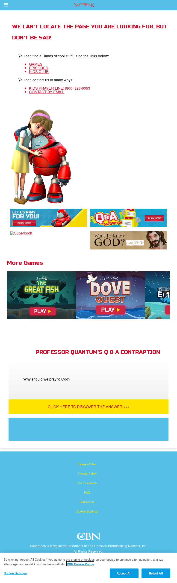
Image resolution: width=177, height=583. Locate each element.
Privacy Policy (87, 473)
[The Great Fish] (41, 295)
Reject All (156, 573)
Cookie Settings (87, 511)
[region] (88, 568)
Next (164, 299)
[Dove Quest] (110, 295)
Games (35, 64)
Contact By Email (46, 91)
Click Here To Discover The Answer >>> (89, 406)
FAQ (87, 492)
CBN (89, 538)
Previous (13, 299)
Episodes (38, 67)
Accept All (124, 573)
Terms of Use (87, 464)
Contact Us (87, 502)
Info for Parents (87, 483)
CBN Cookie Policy (80, 564)
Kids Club (39, 71)
